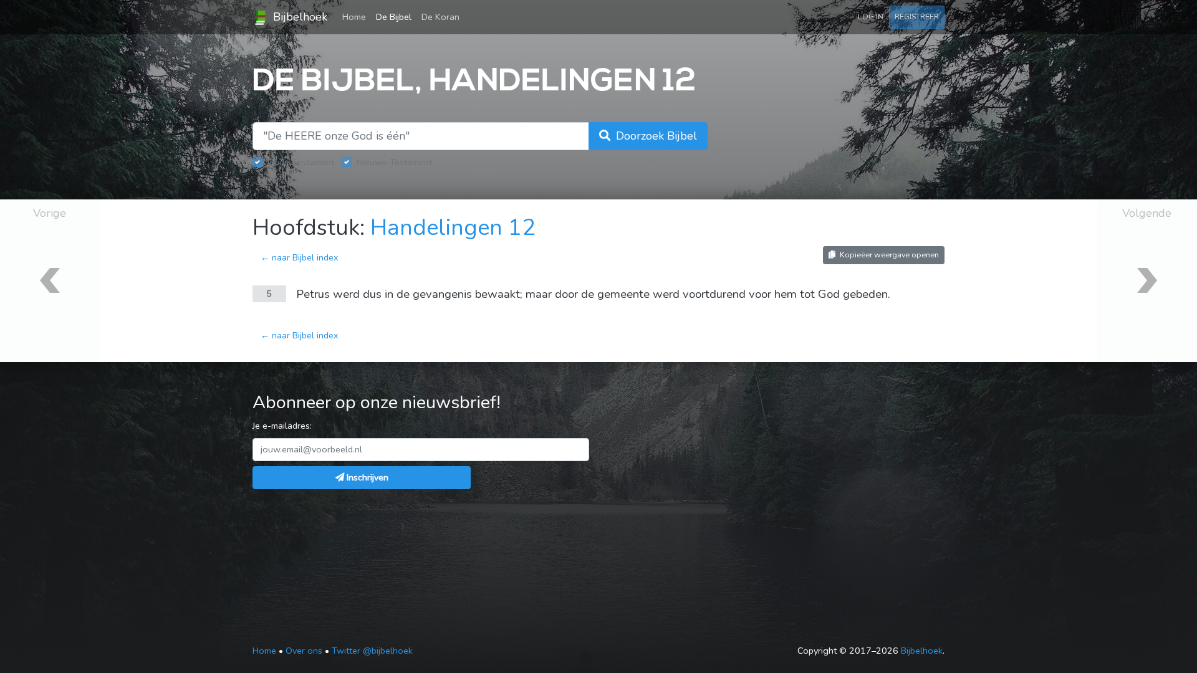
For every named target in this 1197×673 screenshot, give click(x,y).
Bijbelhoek (298, 16)
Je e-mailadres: (282, 425)
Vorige (49, 213)
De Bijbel (393, 17)
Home (356, 16)
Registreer (917, 16)
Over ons (304, 650)
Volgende (1146, 213)
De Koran (440, 17)
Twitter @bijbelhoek (372, 650)
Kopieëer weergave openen (888, 254)
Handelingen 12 (453, 227)
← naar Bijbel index (300, 257)
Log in (870, 16)
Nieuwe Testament (394, 162)
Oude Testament (300, 162)
